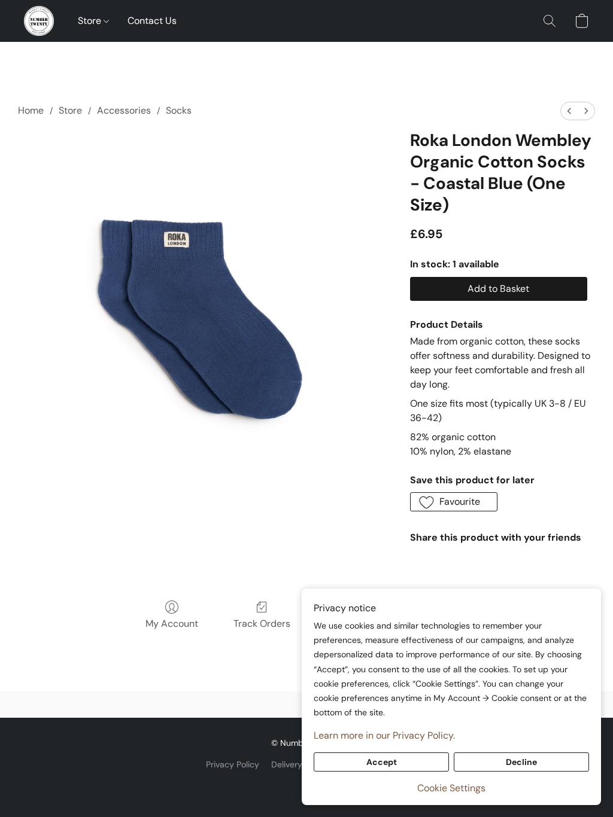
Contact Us (152, 20)
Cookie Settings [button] (451, 788)
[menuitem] (569, 111)
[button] (39, 21)
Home (31, 110)
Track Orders (261, 623)
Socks (179, 110)
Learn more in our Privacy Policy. (384, 735)
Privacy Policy (232, 764)
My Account (171, 623)
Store (91, 20)
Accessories (124, 110)
